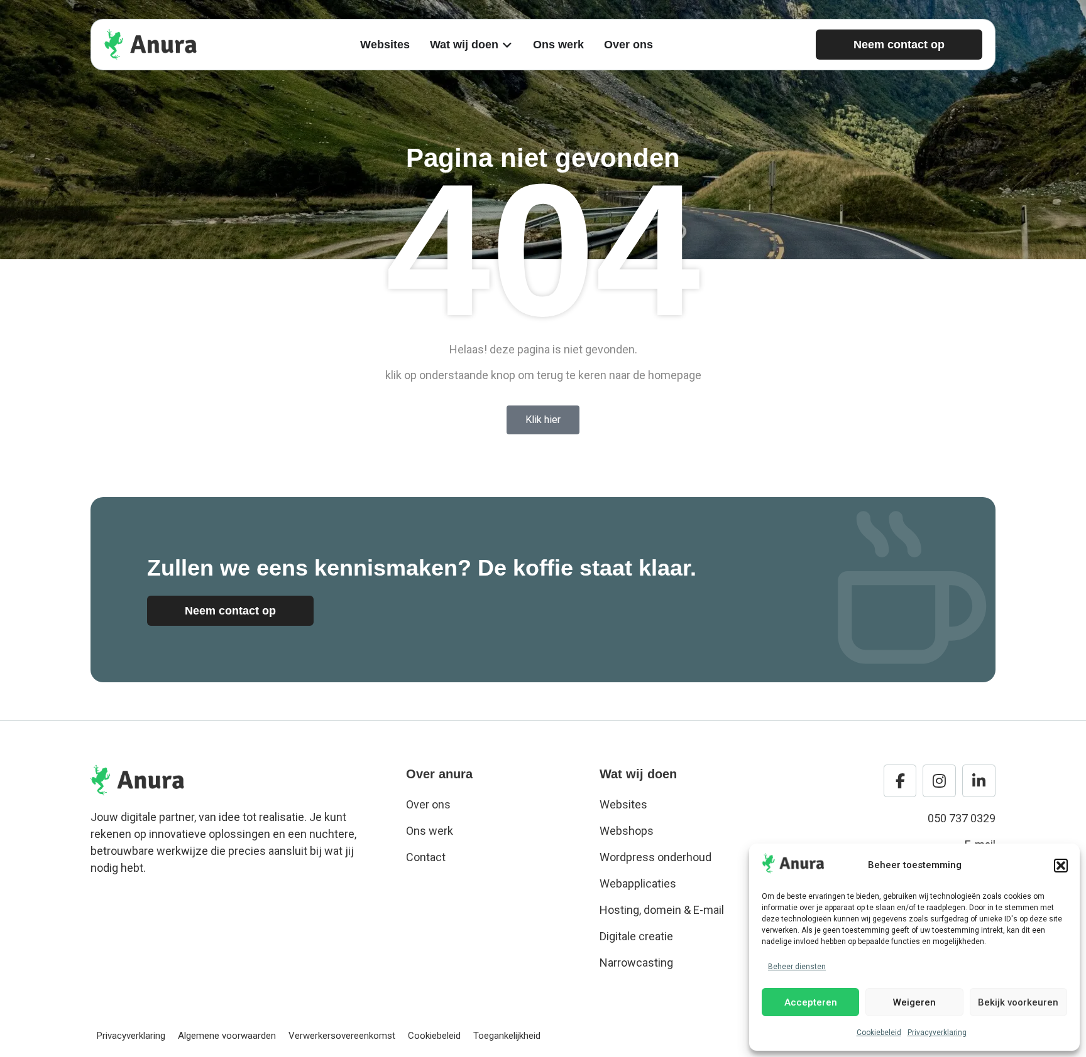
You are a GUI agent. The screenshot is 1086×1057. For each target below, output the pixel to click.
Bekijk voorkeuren (1018, 1002)
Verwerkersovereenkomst (341, 1035)
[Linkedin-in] (979, 781)
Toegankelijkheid (506, 1035)
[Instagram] (939, 781)
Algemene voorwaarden (227, 1035)
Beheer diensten (797, 966)
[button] (1061, 865)
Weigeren (914, 1002)
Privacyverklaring (937, 1032)
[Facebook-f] (900, 781)
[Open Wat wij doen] (507, 44)
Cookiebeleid (879, 1032)
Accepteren (810, 1002)
